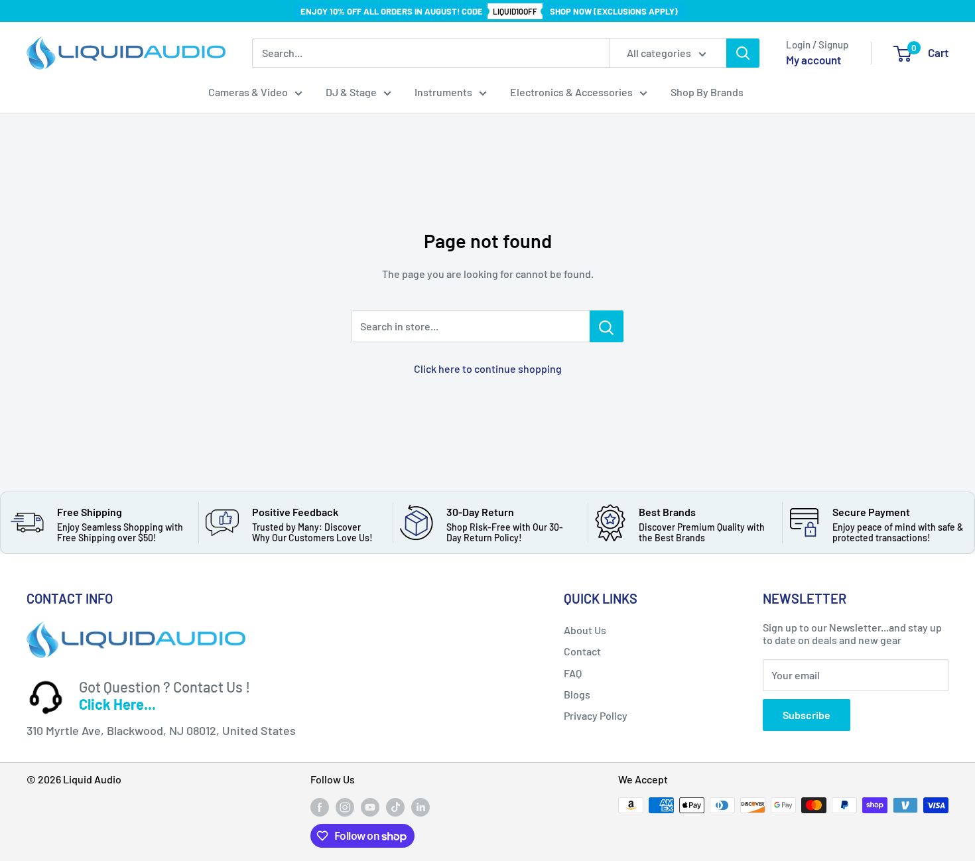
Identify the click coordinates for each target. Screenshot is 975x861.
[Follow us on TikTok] (395, 806)
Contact (582, 651)
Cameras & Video (248, 92)
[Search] (742, 53)
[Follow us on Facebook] (319, 806)
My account (813, 59)
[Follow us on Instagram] (345, 806)
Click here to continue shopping (488, 368)
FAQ (573, 673)
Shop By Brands (707, 92)
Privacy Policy (595, 715)
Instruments (443, 92)
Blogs (577, 694)
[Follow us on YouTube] (370, 806)
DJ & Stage (351, 92)
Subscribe (806, 714)
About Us (585, 630)
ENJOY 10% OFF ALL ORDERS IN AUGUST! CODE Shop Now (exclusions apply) (489, 11)
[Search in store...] (606, 326)
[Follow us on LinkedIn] (420, 806)
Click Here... (117, 703)
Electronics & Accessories (571, 92)
